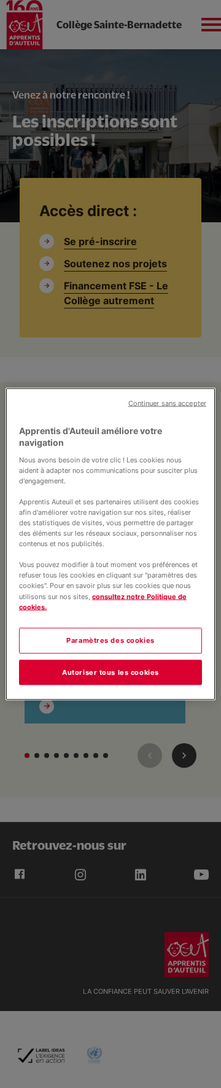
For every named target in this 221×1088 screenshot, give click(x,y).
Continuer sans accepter (167, 403)
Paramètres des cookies (110, 639)
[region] (110, 544)
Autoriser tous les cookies (110, 671)
